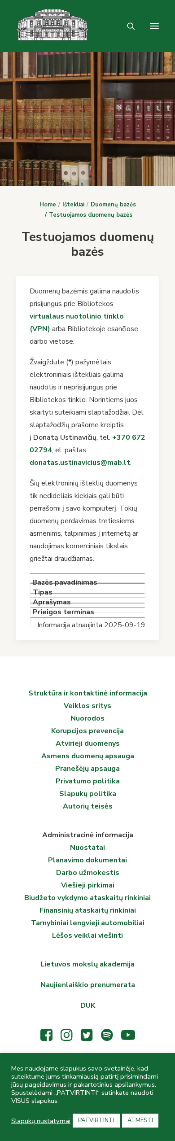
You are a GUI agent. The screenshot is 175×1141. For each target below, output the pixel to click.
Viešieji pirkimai (87, 885)
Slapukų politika (87, 794)
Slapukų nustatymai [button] (40, 1121)
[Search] (127, 26)
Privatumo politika (88, 781)
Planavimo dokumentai (87, 860)
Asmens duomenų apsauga (87, 756)
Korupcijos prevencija (87, 731)
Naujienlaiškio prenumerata (87, 985)
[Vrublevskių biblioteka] (27, 26)
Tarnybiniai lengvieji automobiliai (87, 923)
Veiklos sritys (87, 706)
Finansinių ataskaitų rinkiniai (87, 910)
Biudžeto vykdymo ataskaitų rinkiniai (87, 898)
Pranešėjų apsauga (87, 769)
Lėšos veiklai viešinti (87, 935)
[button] (154, 26)
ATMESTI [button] (140, 1120)
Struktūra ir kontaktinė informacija (87, 693)
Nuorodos (87, 718)
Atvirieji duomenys (88, 743)
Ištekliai (73, 205)
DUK (87, 1005)
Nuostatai (87, 847)
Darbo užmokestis (87, 873)
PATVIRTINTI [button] (96, 1120)
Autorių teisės (88, 806)
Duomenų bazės (113, 205)
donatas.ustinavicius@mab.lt (80, 463)
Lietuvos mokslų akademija (87, 964)
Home (47, 205)
